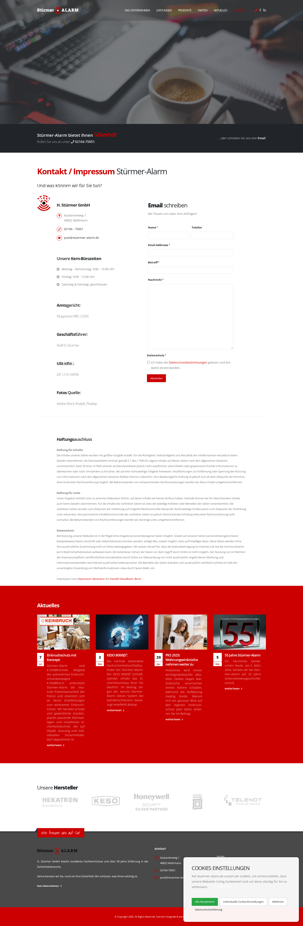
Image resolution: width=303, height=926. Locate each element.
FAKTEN (202, 10)
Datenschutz (155, 355)
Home (220, 856)
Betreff (153, 262)
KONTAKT (239, 10)
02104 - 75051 (73, 229)
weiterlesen (54, 745)
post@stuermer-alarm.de (81, 238)
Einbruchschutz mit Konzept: (61, 657)
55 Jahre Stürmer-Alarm (243, 655)
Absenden (156, 378)
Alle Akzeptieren (205, 901)
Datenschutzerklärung (208, 909)
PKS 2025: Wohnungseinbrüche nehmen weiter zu (182, 660)
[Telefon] (256, 10)
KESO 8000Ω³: (117, 655)
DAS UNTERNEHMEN (137, 10)
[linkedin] (264, 10)
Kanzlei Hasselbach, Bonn (125, 579)
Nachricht (155, 280)
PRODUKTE (184, 10)
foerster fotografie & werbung (172, 916)
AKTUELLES (220, 10)
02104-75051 (167, 870)
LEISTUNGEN (164, 10)
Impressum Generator (91, 579)
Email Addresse (158, 245)
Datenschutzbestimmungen (188, 362)
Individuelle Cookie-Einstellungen (243, 901)
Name (152, 227)
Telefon (197, 227)
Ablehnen (278, 901)
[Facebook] (259, 10)
